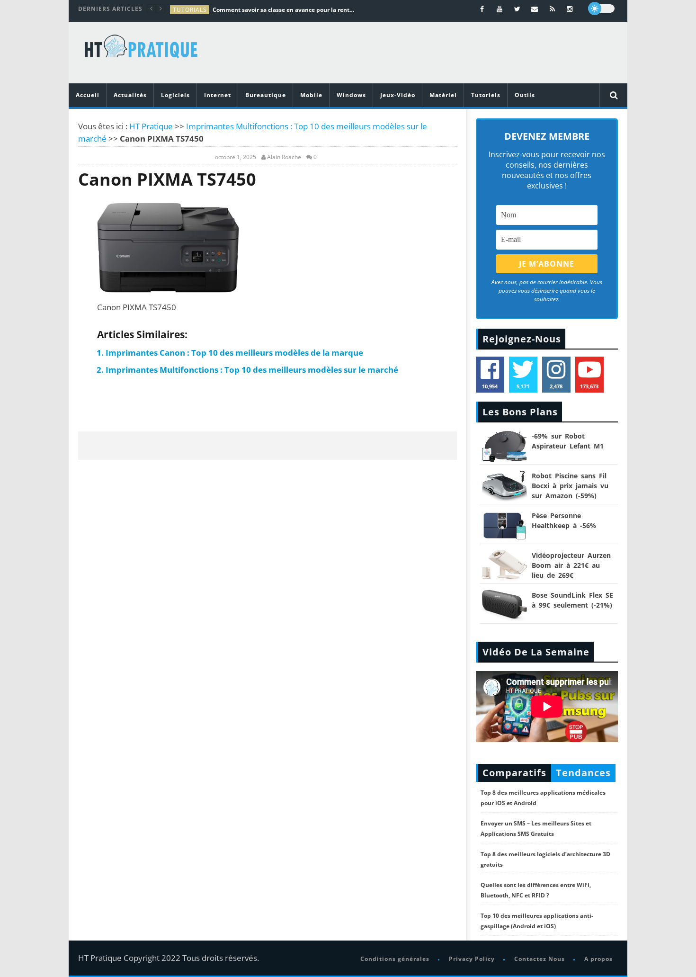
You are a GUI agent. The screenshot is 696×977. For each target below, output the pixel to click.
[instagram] (570, 9)
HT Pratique (151, 126)
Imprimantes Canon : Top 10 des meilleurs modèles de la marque (234, 352)
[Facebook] (482, 9)
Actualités (130, 95)
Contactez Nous (539, 959)
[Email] (535, 9)
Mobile (311, 95)
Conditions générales (394, 959)
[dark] (601, 8)
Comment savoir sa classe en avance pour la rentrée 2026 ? (284, 10)
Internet (217, 95)
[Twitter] (517, 9)
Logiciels (175, 95)
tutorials (190, 10)
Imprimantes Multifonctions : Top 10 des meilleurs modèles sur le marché (252, 369)
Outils (525, 95)
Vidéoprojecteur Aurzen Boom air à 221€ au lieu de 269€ (571, 565)
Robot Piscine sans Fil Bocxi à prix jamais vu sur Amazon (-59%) (570, 485)
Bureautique (265, 95)
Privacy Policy (472, 959)
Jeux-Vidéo (397, 95)
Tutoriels (485, 95)
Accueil (87, 95)
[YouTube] (500, 9)
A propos (598, 959)
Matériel (443, 95)
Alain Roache (284, 157)
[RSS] (552, 9)
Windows (351, 95)
